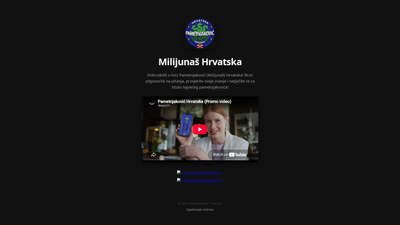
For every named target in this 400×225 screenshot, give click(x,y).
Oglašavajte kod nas (200, 209)
